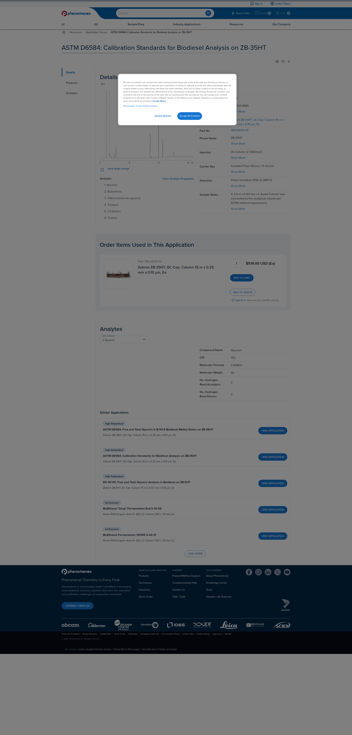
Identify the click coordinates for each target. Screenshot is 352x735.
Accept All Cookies (190, 115)
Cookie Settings (163, 115)
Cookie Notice (159, 101)
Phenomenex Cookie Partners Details (140, 106)
